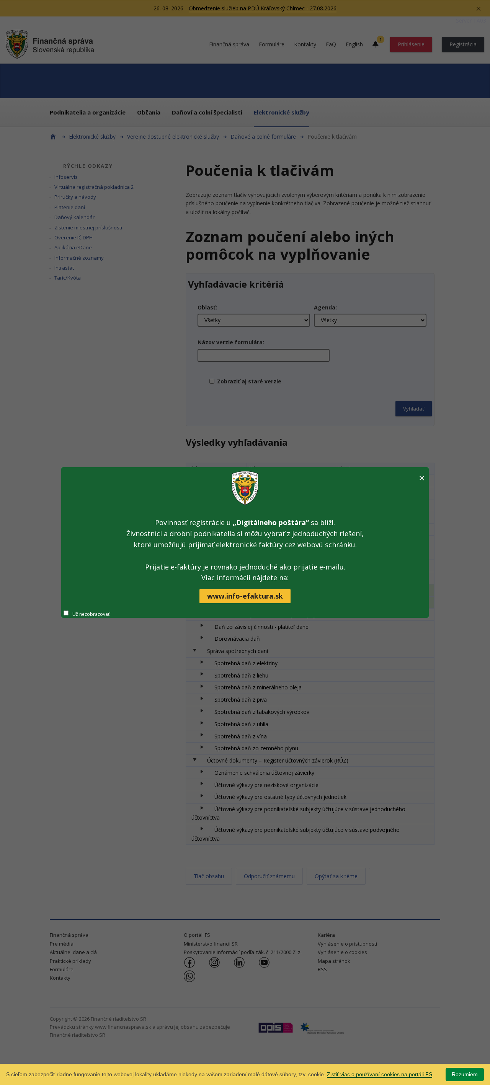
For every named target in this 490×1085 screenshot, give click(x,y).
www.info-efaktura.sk (245, 596)
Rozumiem (465, 1074)
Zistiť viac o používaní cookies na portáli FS (379, 1074)
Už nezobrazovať (90, 614)
